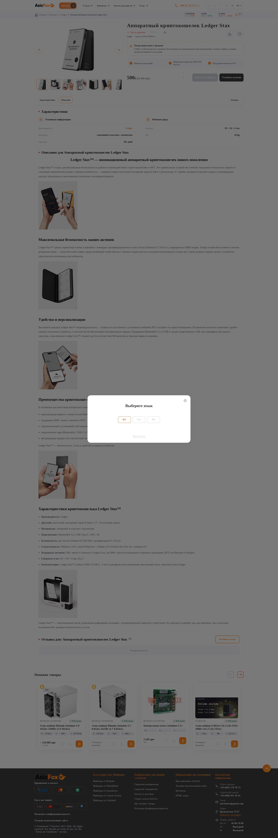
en (153, 419)
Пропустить (139, 436)
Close (185, 400)
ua (139, 419)
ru (124, 419)
